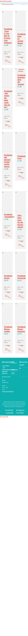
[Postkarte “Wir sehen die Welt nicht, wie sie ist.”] (7, 78)
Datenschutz (11, 406)
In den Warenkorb (6, 60)
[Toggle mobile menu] (25, 4)
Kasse (13, 369)
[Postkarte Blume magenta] (20, 313)
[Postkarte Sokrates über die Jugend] (20, 70)
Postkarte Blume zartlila (8, 329)
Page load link (4, 416)
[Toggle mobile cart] (22, 4)
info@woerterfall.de (8, 391)
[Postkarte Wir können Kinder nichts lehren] (7, 142)
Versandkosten (6, 56)
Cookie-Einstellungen (19, 406)
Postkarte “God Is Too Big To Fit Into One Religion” (8, 36)
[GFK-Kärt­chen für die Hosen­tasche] (20, 201)
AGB (12, 373)
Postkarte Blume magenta (21, 329)
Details (9, 62)
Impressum (7, 406)
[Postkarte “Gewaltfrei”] (7, 201)
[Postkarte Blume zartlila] (7, 313)
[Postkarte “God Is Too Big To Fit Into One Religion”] (7, 18)
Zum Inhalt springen (6, 1)
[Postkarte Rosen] (7, 262)
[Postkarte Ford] (20, 142)
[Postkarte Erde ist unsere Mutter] (20, 21)
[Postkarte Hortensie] (20, 262)
